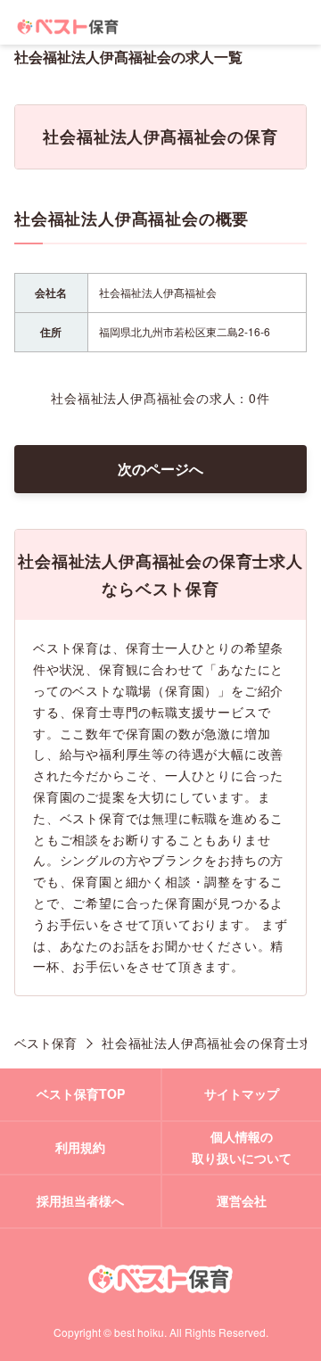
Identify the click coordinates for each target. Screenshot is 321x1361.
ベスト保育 (45, 1043)
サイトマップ (241, 1093)
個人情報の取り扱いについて (242, 1147)
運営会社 (242, 1200)
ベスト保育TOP (81, 1093)
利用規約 (80, 1147)
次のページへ (160, 468)
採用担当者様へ (80, 1200)
